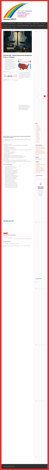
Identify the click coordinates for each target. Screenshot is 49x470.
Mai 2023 (37, 131)
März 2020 (37, 136)
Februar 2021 (38, 134)
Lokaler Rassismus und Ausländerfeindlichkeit (23, 25)
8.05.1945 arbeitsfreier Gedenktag (11, 23)
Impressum (14, 27)
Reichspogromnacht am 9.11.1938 (8, 237)
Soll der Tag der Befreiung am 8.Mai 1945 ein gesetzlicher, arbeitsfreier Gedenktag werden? (40, 171)
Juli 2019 (37, 141)
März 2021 (37, 133)
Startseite (3, 23)
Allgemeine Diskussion (20, 23)
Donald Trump (43, 23)
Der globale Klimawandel (41, 25)
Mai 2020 (37, 135)
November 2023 (38, 130)
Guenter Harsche (10, 53)
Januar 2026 (38, 127)
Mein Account (38, 165)
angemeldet (7, 243)
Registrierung (38, 166)
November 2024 (38, 129)
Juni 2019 (37, 142)
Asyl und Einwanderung (28, 23)
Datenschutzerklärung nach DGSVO (6, 27)
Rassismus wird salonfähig (12, 25)
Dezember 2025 (38, 128)
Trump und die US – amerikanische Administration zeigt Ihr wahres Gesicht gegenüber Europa (19, 238)
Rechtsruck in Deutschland (36, 23)
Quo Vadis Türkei (4, 25)
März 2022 (37, 132)
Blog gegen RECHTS (9, 19)
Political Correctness (33, 25)
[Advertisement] (9, 227)
